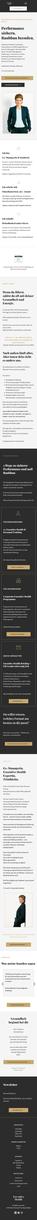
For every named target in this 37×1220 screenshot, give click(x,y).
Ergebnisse (18, 1136)
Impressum (18, 1178)
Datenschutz (18, 1180)
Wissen (18, 1146)
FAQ (18, 1148)
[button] (26, 3)
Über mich (18, 1134)
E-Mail (18, 1165)
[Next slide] (34, 984)
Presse (18, 1151)
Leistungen (18, 1131)
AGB (18, 1186)
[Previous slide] (2, 984)
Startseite (18, 1129)
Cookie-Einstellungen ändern (19, 1183)
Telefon (18, 1168)
